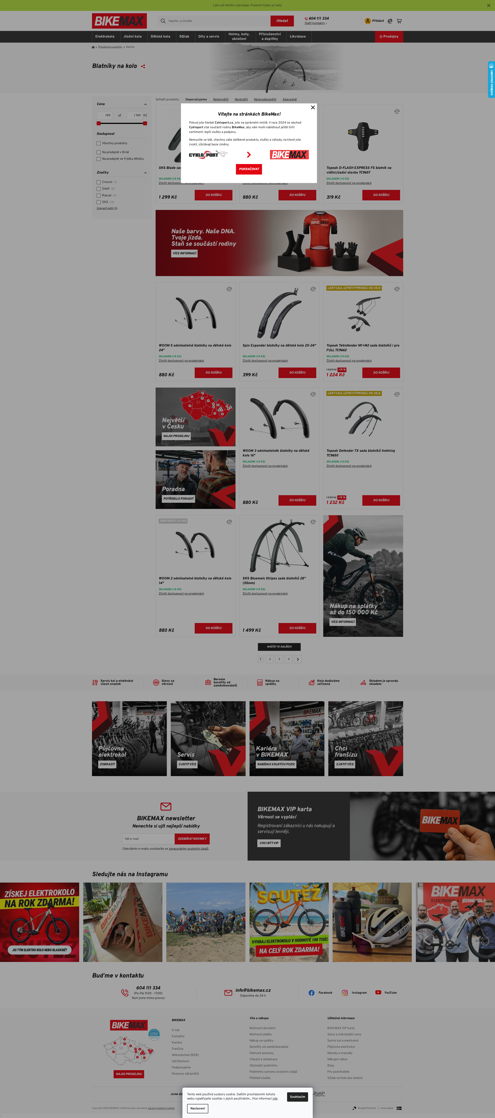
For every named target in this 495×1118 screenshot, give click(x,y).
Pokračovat (249, 169)
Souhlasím (297, 1097)
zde (275, 1099)
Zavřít (313, 107)
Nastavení (197, 1109)
